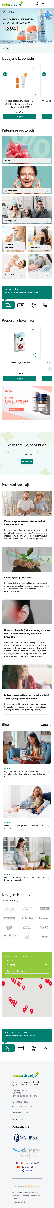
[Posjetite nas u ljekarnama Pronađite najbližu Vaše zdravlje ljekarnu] (8, 1048)
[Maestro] (17, 1163)
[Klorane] (9, 918)
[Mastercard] (22, 1163)
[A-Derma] (27, 909)
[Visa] (27, 1163)
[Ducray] (44, 909)
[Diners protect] (35, 1166)
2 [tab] (7, 48)
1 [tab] (3, 48)
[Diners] (34, 1163)
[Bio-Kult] (44, 918)
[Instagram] (27, 1113)
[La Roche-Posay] (9, 937)
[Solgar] (27, 937)
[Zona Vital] (9, 927)
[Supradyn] (44, 937)
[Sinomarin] (27, 927)
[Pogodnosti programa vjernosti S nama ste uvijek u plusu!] (21, 305)
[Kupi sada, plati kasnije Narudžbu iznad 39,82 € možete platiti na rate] (21, 1048)
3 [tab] (30, 423)
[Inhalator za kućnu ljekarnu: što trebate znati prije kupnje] (27, 802)
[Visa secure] (32, 1166)
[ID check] (23, 1166)
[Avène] (9, 909)
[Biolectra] (27, 918)
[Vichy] (44, 927)
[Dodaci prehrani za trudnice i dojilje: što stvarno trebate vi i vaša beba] (27, 853)
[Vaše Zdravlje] (12, 3)
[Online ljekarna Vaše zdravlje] (27, 1138)
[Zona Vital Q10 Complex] (19, 342)
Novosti (7, 768)
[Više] (27, 403)
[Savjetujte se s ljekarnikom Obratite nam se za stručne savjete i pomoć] (46, 305)
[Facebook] (23, 1113)
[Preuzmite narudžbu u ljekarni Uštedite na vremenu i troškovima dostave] (33, 305)
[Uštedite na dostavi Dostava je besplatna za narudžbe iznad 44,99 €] (8, 305)
